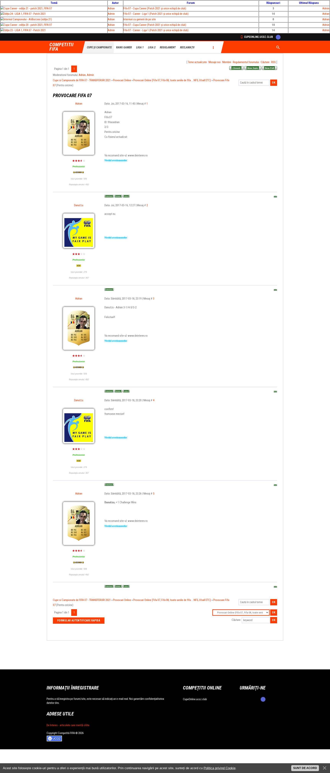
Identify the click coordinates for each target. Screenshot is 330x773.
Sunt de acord (305, 768)
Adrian (111, 8)
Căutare (265, 62)
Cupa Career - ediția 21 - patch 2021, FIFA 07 (28, 8)
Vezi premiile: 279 (79, 272)
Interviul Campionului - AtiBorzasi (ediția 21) (28, 19)
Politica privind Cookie (219, 768)
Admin (325, 8)
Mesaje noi (215, 62)
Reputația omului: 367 (79, 278)
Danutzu (78, 205)
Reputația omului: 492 (79, 184)
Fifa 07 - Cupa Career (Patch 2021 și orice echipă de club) (154, 8)
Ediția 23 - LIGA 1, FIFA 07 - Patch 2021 (25, 30)
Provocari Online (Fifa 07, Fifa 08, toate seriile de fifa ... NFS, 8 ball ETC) (172, 80)
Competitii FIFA (61, 47)
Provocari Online (122, 80)
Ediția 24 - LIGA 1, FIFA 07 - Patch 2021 (25, 13)
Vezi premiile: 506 (79, 179)
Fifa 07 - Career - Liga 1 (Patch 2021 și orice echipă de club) (155, 13)
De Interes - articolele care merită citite (68, 725)
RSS (273, 62)
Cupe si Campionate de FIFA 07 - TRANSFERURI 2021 (82, 80)
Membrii (226, 62)
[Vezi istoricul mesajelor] (78, 172)
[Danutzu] (78, 217)
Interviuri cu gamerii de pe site (139, 19)
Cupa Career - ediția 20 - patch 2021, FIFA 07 (28, 25)
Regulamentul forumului (246, 62)
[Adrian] (78, 124)
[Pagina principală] (126, 196)
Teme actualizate (197, 62)
